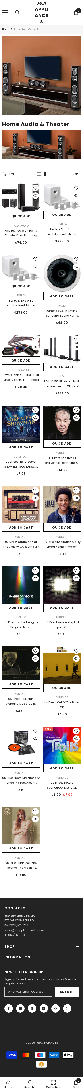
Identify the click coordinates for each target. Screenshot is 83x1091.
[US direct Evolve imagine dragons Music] (21, 585)
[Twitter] (67, 1008)
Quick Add (21, 216)
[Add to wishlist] (35, 188)
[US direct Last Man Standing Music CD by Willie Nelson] (21, 663)
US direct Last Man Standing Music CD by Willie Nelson (21, 701)
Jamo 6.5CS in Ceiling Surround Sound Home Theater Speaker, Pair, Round (62, 313)
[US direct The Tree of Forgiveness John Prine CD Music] (62, 422)
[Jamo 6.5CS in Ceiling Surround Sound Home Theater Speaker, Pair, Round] (62, 273)
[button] (39, 174)
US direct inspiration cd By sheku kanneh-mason (62, 544)
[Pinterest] (32, 1008)
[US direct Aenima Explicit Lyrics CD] (62, 585)
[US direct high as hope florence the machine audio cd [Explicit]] (21, 825)
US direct (21, 457)
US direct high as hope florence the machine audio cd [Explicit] (21, 865)
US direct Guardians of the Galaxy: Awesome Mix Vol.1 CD (21, 544)
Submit (66, 991)
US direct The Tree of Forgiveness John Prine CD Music (62, 460)
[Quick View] (35, 195)
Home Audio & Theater (27, 29)
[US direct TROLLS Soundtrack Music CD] (62, 745)
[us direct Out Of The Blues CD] (62, 665)
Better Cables (21, 370)
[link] (41, 75)
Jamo (62, 306)
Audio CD (62, 453)
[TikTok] (44, 1008)
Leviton (62, 224)
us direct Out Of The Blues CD (62, 704)
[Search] (17, 12)
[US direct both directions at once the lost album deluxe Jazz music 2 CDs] (21, 743)
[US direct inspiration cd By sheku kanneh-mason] (62, 504)
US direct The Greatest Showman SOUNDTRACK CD (21, 464)
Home (5, 29)
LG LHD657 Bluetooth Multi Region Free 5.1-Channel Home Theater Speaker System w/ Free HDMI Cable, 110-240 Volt (62, 384)
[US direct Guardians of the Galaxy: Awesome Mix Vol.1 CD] (21, 504)
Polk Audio (21, 225)
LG (62, 376)
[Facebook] (8, 1008)
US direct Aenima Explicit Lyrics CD (62, 624)
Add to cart (62, 296)
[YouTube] (55, 1008)
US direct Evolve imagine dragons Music (21, 624)
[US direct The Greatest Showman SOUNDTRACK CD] (21, 424)
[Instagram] (20, 1008)
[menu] (5, 12)
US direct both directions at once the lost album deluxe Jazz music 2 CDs (21, 780)
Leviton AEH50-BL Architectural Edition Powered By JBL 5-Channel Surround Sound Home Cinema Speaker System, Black (62, 232)
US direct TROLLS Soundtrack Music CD (62, 785)
